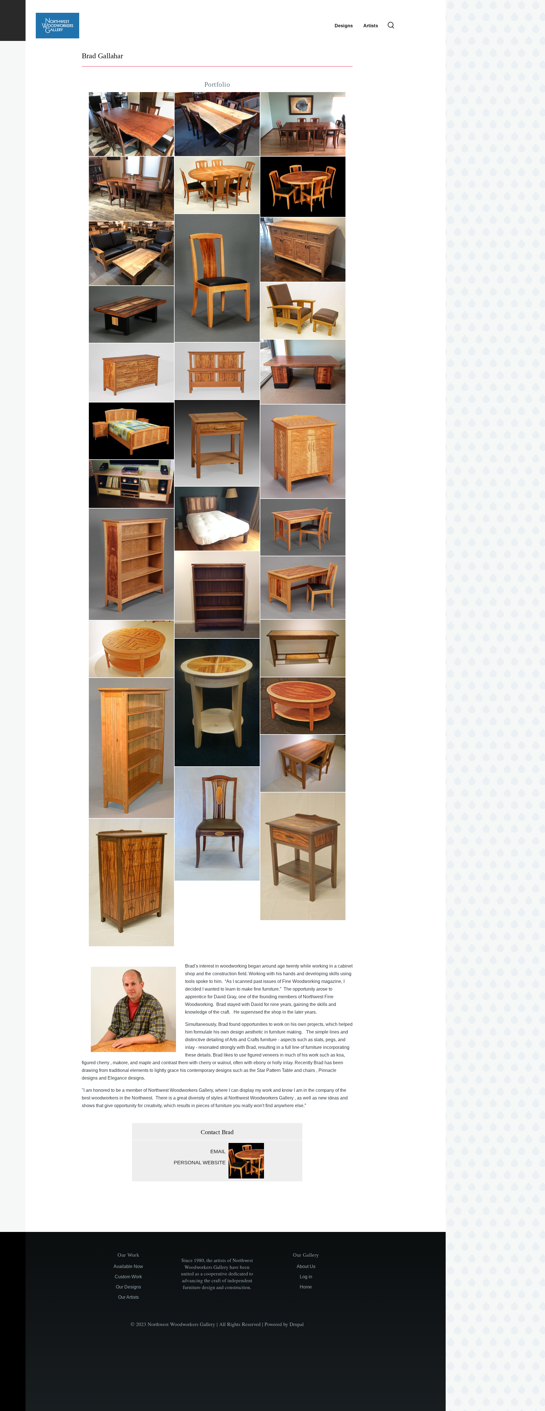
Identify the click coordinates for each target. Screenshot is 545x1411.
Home (306, 1287)
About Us (306, 1266)
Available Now (128, 1266)
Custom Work (128, 1276)
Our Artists (128, 1297)
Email (218, 1151)
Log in (306, 1276)
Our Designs (128, 1287)
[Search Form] (391, 25)
